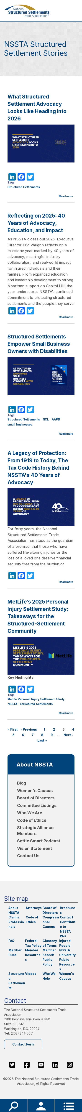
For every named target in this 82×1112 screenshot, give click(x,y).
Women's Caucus (35, 790)
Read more (66, 196)
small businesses (20, 424)
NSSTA (12, 704)
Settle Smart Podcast (38, 840)
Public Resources (67, 964)
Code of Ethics (31, 820)
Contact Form (23, 1044)
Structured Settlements (24, 187)
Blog (21, 783)
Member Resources (33, 954)
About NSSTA (35, 764)
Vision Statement (34, 848)
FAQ (11, 941)
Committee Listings (36, 805)
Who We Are (29, 812)
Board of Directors (35, 797)
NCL (46, 419)
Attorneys (34, 908)
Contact (66, 917)
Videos (30, 974)
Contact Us (28, 855)
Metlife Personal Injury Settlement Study (36, 699)
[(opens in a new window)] (12, 1065)
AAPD (56, 419)
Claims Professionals (16, 921)
